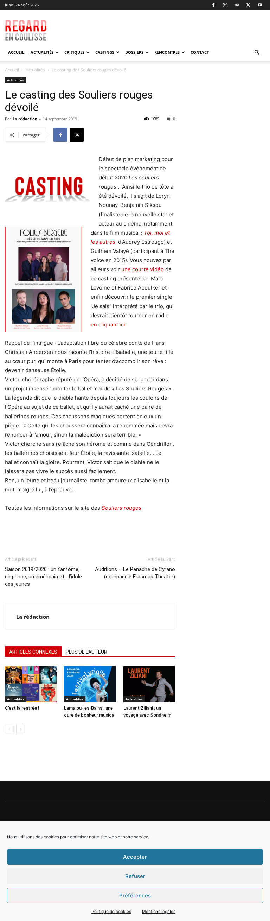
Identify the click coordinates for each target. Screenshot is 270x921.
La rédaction (25, 118)
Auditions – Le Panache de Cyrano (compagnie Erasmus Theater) (135, 573)
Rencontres (167, 52)
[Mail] (236, 5)
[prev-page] (9, 729)
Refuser (135, 876)
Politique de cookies (111, 911)
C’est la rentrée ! (22, 708)
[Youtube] (260, 5)
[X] (248, 5)
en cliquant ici (108, 324)
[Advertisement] (172, 25)
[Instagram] (225, 5)
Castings (104, 52)
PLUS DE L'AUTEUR (86, 652)
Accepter (135, 856)
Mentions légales (158, 911)
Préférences (135, 895)
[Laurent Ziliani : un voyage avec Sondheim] (149, 684)
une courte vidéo (142, 269)
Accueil (16, 52)
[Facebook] (213, 5)
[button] (256, 52)
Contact (200, 52)
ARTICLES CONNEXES (33, 652)
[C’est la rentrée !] (31, 684)
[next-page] (20, 729)
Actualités (42, 52)
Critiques (74, 52)
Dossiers (134, 52)
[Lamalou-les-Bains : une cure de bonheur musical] (90, 684)
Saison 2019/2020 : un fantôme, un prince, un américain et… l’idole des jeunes (43, 576)
